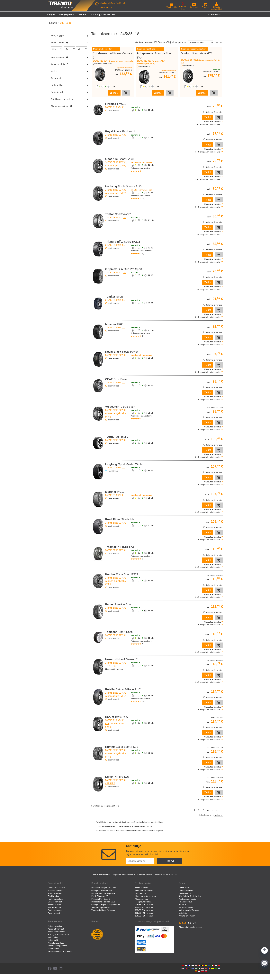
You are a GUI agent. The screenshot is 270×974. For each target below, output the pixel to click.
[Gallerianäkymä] (221, 42)
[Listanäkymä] (217, 42)
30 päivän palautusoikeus (123, 875)
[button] (264, 950)
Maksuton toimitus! (101, 875)
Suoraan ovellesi (144, 875)
